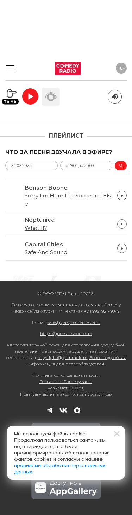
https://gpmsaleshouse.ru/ (66, 333)
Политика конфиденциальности (65, 375)
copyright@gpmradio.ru (63, 357)
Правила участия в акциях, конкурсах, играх (66, 394)
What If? (36, 228)
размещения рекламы (73, 304)
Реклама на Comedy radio (65, 381)
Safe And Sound (46, 252)
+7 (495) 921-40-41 (102, 311)
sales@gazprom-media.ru (74, 322)
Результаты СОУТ (66, 387)
